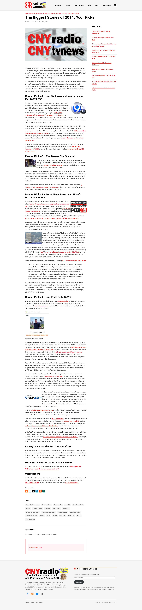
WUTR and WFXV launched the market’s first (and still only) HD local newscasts (51, 218)
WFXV (42, 516)
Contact (27, 602)
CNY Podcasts (79, 5)
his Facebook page (58, 419)
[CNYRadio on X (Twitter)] (42, 594)
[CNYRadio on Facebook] (27, 594)
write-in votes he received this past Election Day (41, 426)
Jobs (89, 5)
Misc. (96, 5)
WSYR (55, 516)
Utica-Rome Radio (73, 14)
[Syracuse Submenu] (62, 5)
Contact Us (107, 5)
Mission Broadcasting (32, 512)
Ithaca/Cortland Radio (33, 14)
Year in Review (30, 519)
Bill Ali (28, 508)
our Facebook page (41, 306)
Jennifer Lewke (37, 508)
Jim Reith (47, 508)
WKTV (48, 516)
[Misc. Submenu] (99, 5)
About (32, 602)
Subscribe (79, 582)
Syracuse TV (56, 14)
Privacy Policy (39, 602)
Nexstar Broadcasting (48, 512)
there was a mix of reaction (53, 376)
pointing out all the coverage (53, 165)
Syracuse (58, 5)
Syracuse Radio (46, 14)
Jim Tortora (56, 508)
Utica (68, 5)
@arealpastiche (62, 301)
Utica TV (63, 14)
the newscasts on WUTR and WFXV (74, 261)
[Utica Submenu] (71, 5)
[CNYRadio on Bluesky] (37, 594)
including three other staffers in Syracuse (68, 352)
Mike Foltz (66, 508)
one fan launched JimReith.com (42, 410)
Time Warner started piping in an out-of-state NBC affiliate (60, 252)
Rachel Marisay (62, 512)
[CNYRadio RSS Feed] (32, 594)
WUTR (79, 516)
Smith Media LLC (75, 512)
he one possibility (71, 421)
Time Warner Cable (31, 516)
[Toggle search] (115, 5)
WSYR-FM (62, 516)
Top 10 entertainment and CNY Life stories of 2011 (60, 437)
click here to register (32, 482)
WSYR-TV (71, 516)
